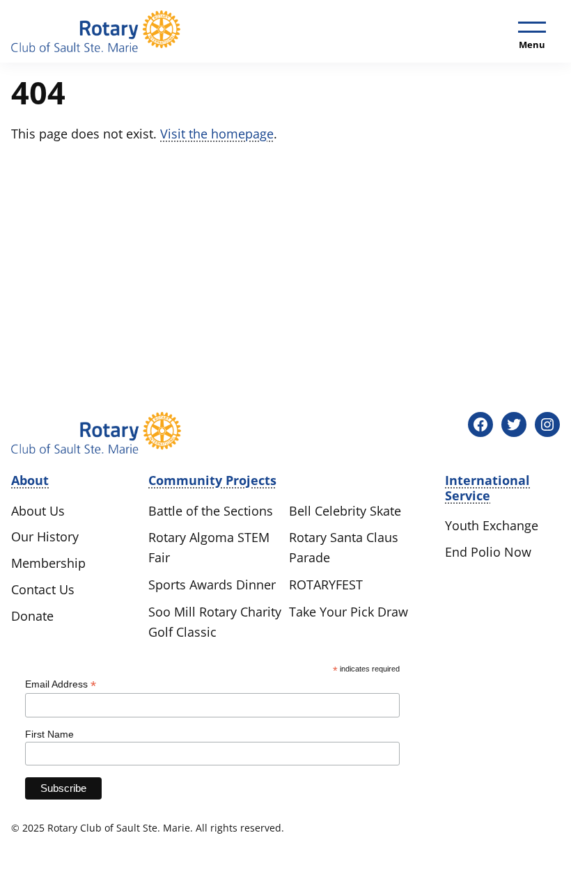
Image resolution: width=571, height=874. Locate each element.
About (30, 480)
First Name (49, 734)
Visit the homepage (217, 133)
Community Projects (212, 480)
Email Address (60, 684)
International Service (487, 488)
